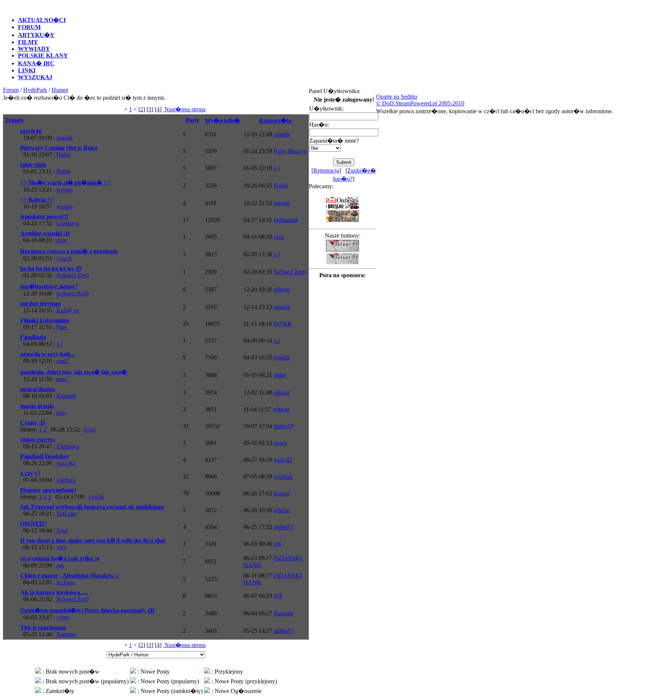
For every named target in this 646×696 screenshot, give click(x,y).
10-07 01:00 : (46, 134)
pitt (277, 544)
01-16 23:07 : (59, 151)
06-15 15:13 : (92, 543)
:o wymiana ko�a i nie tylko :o (59, 558)
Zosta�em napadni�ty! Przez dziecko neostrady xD (87, 610)
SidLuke (66, 513)
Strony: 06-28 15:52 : (57, 426)
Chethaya (67, 223)
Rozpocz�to (275, 120)
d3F (278, 596)
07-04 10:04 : (48, 476)
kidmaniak (286, 220)
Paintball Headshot (44, 456)
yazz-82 (65, 463)
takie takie (33, 164)
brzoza (281, 493)
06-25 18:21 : (92, 510)
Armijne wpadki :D (45, 233)
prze (61, 240)
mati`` (63, 361)
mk (60, 565)
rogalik (64, 137)
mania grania (37, 406)
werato (64, 189)
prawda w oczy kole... (47, 354)
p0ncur (282, 289)
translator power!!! (44, 216)
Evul (89, 429)
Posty (192, 120)
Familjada (33, 337)
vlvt (60, 547)
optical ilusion (37, 389)
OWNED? (33, 523)
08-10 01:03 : (48, 392)
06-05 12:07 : (70, 578)
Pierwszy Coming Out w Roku (59, 148)
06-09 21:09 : (59, 562)
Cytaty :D (32, 423)
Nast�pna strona (184, 109)
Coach (64, 258)
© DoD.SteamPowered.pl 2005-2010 (420, 103)
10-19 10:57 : (46, 203)
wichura (66, 480)
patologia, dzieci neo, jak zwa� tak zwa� (73, 372)
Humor (60, 90)
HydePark (35, 90)
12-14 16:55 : (49, 306)
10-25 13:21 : (65, 186)
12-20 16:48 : (54, 290)
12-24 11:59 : (73, 375)
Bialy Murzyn (290, 151)
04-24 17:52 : (49, 219)
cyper (63, 617)
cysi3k (96, 497)
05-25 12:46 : (48, 630)
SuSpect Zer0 (72, 275)
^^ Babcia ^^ (37, 200)
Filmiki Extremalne (44, 320)
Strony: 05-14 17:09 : (62, 493)
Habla (63, 154)
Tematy (14, 120)
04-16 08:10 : (45, 236)
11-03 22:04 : (42, 409)
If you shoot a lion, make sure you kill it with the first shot (92, 540)
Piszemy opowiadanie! (48, 490)
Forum (11, 90)
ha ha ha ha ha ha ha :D (50, 268)
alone (280, 375)
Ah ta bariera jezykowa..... (53, 592)
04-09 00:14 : (41, 340)
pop (60, 412)
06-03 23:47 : (87, 614)
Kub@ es (67, 310)
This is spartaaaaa (43, 627)
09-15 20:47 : (49, 442)
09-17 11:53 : (44, 323)
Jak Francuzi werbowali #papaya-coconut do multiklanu (92, 507)
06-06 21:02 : (54, 595)
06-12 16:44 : (44, 526)
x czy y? (30, 473)
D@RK (282, 324)
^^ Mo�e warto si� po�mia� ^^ (65, 182)
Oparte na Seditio (396, 96)
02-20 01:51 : (69, 255)
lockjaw (65, 582)
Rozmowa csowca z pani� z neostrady (69, 251)
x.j (277, 168)
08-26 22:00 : (47, 459)
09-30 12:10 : (47, 357)
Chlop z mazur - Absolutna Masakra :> (70, 575)
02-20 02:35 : (54, 271)
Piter (61, 327)
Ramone (66, 396)
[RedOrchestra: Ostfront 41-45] (342, 207)
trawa (280, 443)
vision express (37, 439)
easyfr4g (30, 131)
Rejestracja (326, 170)
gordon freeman (40, 303)
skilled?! (283, 426)
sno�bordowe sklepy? (49, 286)
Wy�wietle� (222, 120)
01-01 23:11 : (45, 167)
